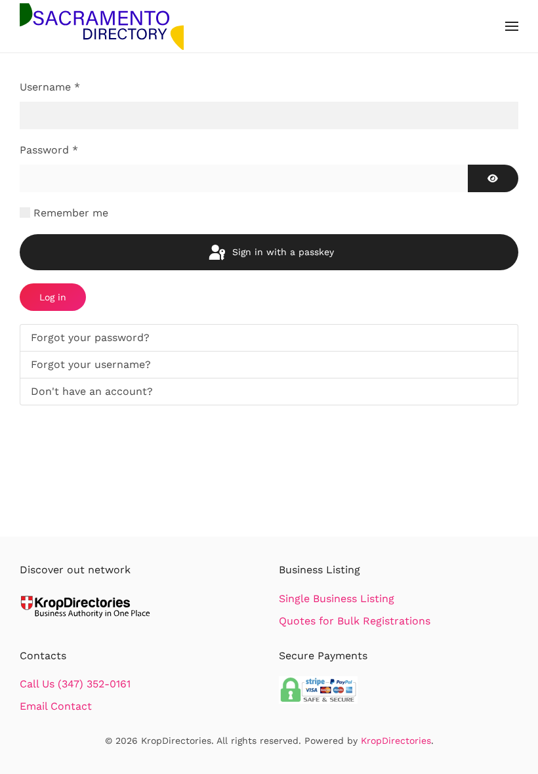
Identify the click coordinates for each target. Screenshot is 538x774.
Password (49, 150)
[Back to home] (102, 26)
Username (50, 87)
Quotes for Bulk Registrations (354, 621)
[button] (511, 26)
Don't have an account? (92, 391)
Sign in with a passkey (281, 252)
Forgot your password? (90, 337)
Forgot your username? (91, 364)
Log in (52, 297)
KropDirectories (396, 740)
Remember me (70, 213)
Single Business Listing (336, 598)
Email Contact (56, 706)
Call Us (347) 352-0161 (75, 684)
